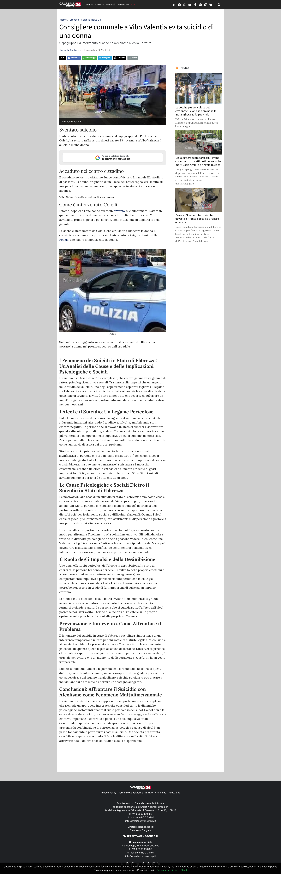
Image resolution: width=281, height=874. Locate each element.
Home (63, 19)
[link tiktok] (195, 4)
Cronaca (99, 4)
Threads (121, 57)
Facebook (75, 57)
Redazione (174, 792)
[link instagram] (184, 4)
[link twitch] (205, 4)
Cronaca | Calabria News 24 (85, 19)
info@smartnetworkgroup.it (140, 820)
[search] (219, 4)
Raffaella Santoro (69, 49)
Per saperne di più (167, 870)
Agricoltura (123, 4)
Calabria (89, 4)
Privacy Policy (108, 792)
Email (134, 57)
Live (133, 4)
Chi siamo (160, 792)
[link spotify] (200, 4)
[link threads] (211, 4)
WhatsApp (91, 57)
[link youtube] (189, 4)
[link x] (174, 4)
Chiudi (183, 870)
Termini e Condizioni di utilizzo (136, 792)
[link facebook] (179, 4)
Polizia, (64, 239)
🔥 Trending (182, 68)
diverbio (119, 211)
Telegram (106, 57)
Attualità (110, 4)
